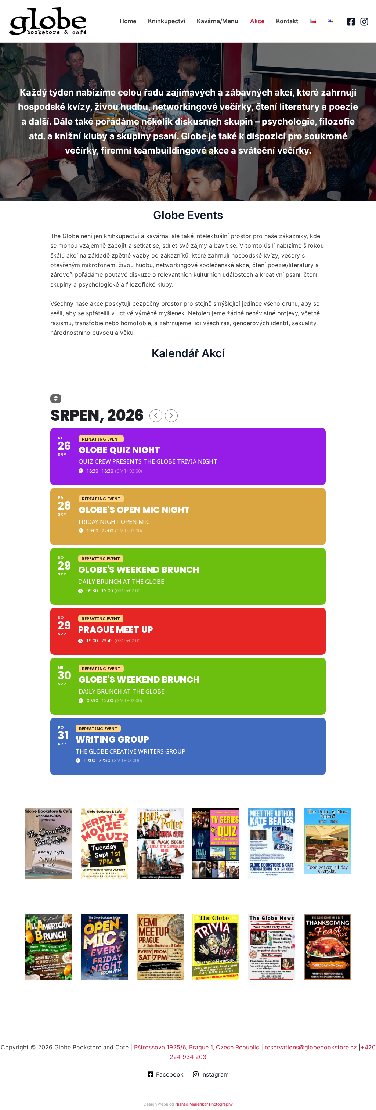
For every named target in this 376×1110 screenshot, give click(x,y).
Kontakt (287, 21)
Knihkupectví (166, 21)
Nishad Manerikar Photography (204, 1104)
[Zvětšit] (62, 817)
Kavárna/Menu (217, 21)
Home (128, 21)
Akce (257, 21)
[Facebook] (351, 21)
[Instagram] (364, 21)
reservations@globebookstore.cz (311, 1047)
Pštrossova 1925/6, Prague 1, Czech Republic (196, 1047)
